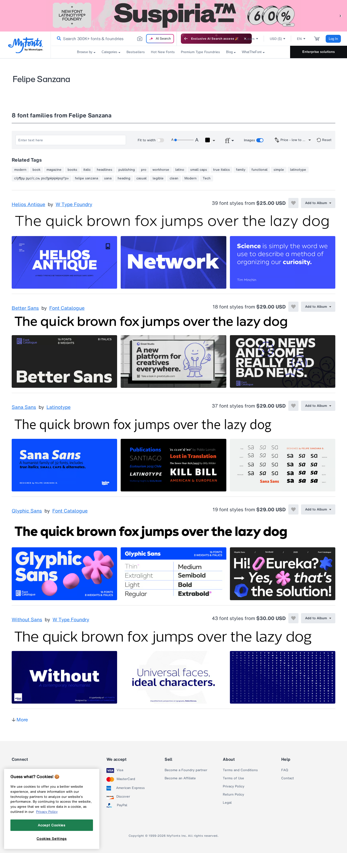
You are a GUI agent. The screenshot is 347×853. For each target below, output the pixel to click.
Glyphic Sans (27, 511)
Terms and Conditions (240, 770)
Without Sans (27, 619)
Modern (190, 178)
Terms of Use (233, 778)
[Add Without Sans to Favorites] (293, 618)
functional (259, 170)
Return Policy (233, 795)
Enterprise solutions (318, 51)
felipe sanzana (86, 178)
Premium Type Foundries (200, 52)
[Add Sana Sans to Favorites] (293, 406)
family (240, 170)
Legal (227, 803)
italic (87, 170)
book (36, 170)
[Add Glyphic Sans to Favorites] (293, 509)
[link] (58, 39)
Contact (287, 778)
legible (158, 178)
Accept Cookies (51, 825)
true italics (221, 170)
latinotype (298, 170)
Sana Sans (24, 407)
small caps (198, 170)
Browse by (84, 52)
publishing (126, 170)
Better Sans (25, 308)
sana (108, 178)
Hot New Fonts (163, 52)
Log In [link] (333, 39)
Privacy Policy (233, 786)
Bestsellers (136, 52)
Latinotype (58, 407)
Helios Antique (28, 204)
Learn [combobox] (250, 38)
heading (124, 178)
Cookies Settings (52, 838)
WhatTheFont (252, 52)
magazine (53, 170)
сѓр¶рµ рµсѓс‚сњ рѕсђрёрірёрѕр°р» (41, 178)
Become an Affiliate (180, 778)
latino (179, 170)
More (22, 719)
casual (141, 178)
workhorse (160, 170)
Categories (109, 52)
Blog (229, 52)
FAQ (284, 770)
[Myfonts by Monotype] (26, 45)
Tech (207, 178)
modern (20, 170)
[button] (340, 15)
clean (174, 178)
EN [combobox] (299, 38)
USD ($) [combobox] (276, 38)
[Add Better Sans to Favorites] (293, 307)
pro (143, 170)
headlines (104, 170)
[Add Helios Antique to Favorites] (293, 203)
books (72, 170)
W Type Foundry (74, 204)
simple (279, 170)
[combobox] (114, 39)
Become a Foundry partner (186, 770)
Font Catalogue (67, 308)
